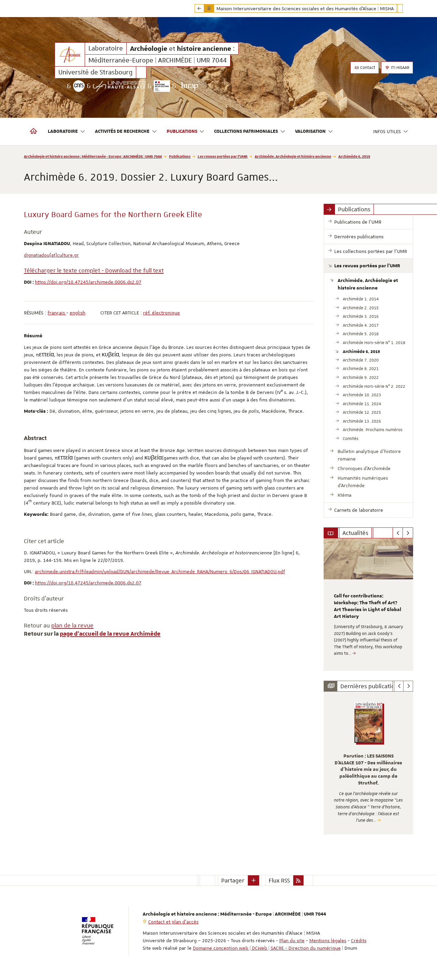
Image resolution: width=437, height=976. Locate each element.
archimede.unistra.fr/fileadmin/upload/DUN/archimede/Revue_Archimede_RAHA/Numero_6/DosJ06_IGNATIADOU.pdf (160, 571)
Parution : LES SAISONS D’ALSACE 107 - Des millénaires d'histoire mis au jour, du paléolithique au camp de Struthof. (368, 769)
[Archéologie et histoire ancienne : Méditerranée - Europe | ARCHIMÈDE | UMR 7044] (70, 54)
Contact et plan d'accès (173, 922)
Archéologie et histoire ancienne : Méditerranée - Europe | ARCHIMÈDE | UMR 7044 (93, 156)
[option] (368, 604)
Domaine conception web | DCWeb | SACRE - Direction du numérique (267, 948)
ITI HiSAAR (399, 67)
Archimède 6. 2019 (354, 156)
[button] (254, 880)
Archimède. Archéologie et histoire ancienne (293, 156)
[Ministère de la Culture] (161, 86)
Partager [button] (232, 880)
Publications (180, 156)
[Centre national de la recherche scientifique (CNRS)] (79, 86)
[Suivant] (408, 532)
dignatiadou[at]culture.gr (51, 255)
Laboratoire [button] (63, 131)
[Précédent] (398, 532)
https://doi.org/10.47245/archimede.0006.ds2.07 (88, 282)
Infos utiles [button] (387, 131)
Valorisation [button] (310, 131)
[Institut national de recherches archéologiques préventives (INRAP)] (189, 86)
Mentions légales (327, 940)
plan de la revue (72, 625)
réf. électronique (161, 313)
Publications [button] (182, 131)
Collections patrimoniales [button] (246, 131)
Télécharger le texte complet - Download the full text (94, 270)
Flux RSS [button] (279, 880)
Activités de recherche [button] (122, 131)
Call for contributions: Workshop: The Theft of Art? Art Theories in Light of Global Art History (367, 606)
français (56, 313)
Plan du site (292, 940)
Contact (367, 67)
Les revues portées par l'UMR (223, 156)
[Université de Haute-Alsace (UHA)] (119, 86)
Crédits (358, 940)
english (77, 313)
